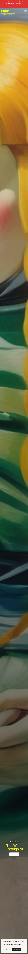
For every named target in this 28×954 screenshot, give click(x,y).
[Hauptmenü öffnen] (25, 11)
